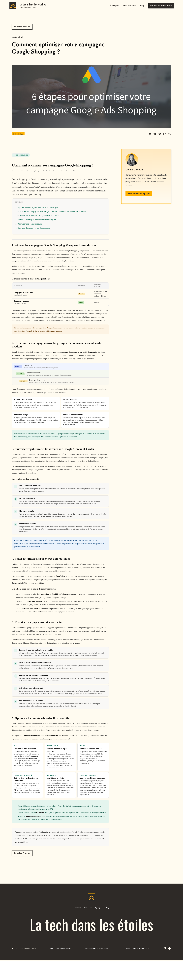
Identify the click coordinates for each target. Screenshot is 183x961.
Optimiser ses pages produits (29, 224)
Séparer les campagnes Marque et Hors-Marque (37, 207)
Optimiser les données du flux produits (33, 228)
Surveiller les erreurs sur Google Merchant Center (38, 215)
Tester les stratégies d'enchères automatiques (36, 220)
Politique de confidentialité (60, 948)
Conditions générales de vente (137, 948)
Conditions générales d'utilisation (98, 948)
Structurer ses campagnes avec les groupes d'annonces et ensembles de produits (51, 211)
